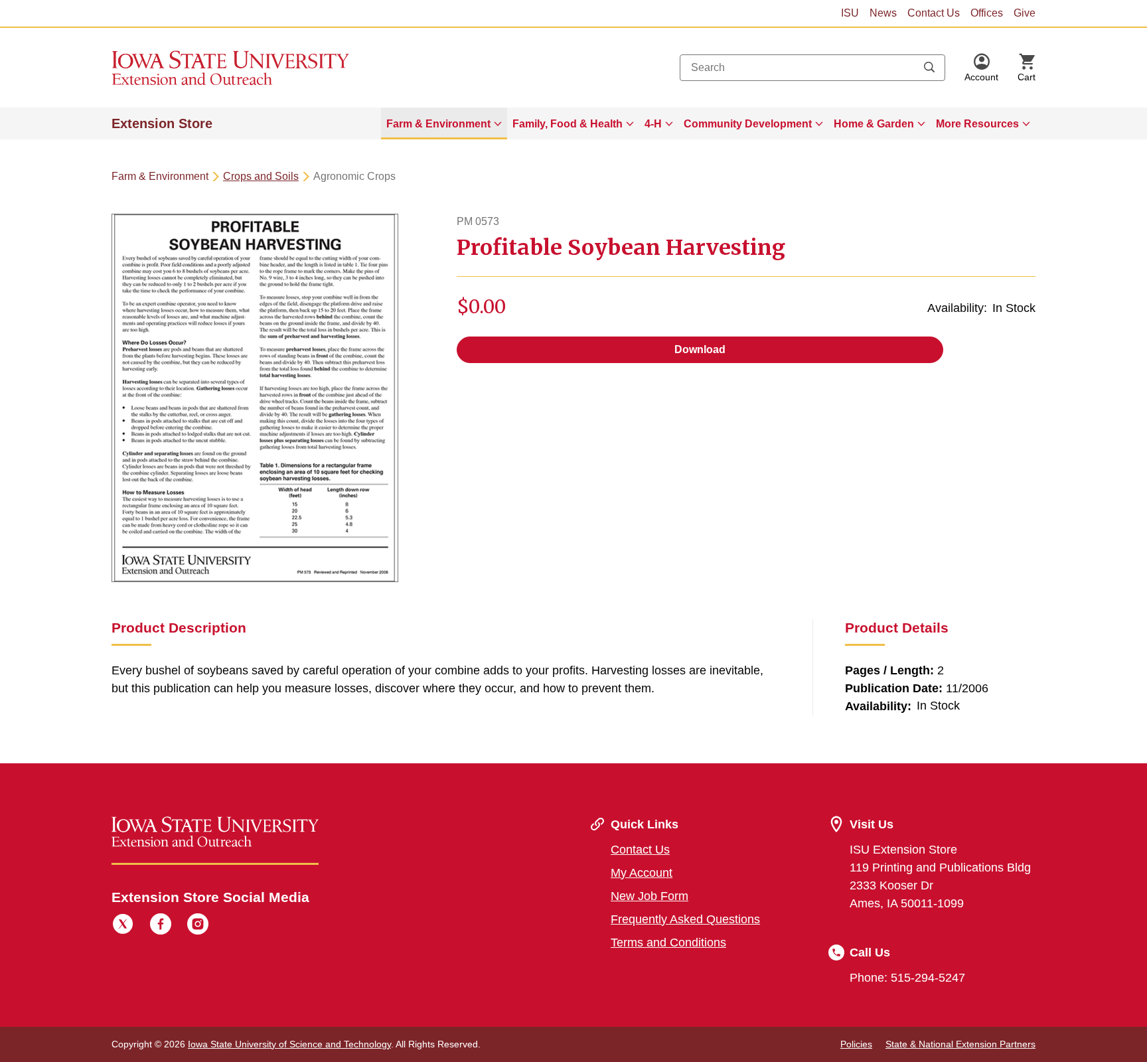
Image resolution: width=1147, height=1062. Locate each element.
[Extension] (231, 68)
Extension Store (162, 123)
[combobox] (812, 67)
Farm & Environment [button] (438, 123)
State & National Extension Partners (960, 1044)
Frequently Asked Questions (685, 919)
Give (1024, 13)
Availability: (957, 308)
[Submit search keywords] (929, 67)
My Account (641, 872)
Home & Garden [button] (874, 123)
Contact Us (933, 13)
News (883, 13)
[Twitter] (123, 926)
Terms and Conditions (668, 942)
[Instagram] (197, 926)
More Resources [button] (977, 123)
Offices (986, 13)
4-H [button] (653, 123)
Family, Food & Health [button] (567, 123)
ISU (850, 13)
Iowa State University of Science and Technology (289, 1044)
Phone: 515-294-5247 (907, 977)
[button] (981, 67)
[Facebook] (160, 926)
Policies (856, 1044)
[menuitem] (444, 123)
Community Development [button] (748, 123)
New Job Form (649, 896)
